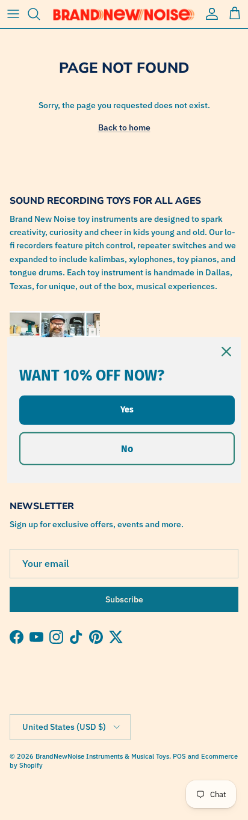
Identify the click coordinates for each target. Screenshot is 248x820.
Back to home (124, 127)
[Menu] (13, 14)
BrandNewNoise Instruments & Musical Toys (102, 756)
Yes (127, 409)
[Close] (226, 351)
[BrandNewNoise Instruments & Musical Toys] (124, 14)
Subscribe (124, 599)
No (127, 448)
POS (179, 756)
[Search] (39, 14)
